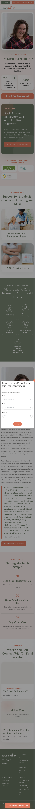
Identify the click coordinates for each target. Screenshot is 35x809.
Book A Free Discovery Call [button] (17, 805)
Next (17, 424)
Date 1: (4, 396)
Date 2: (4, 404)
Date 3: (4, 412)
